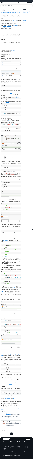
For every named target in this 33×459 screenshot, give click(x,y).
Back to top (16, 453)
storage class (5, 201)
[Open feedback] (32, 229)
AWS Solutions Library (12, 446)
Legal (24, 451)
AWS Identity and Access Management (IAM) (14, 408)
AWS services (8, 22)
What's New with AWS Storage (26, 12)
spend (17, 35)
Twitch (24, 21)
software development (8, 414)
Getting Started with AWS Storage (26, 11)
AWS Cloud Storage (7, 408)
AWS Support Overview (26, 447)
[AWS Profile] (31, 0)
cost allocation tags (9, 41)
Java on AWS (18, 447)
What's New (4, 449)
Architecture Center (12, 447)
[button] (9, 2)
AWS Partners (11, 451)
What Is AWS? (4, 442)
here (13, 398)
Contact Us (25, 442)
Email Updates (25, 22)
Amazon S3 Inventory (15, 25)
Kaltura (14, 31)
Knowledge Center (26, 446)
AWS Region (9, 120)
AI (13, 413)
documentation (17, 97)
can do (16, 79)
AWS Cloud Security (5, 448)
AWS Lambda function (5, 240)
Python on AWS (18, 446)
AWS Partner (12, 31)
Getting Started (11, 442)
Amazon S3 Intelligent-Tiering (6, 256)
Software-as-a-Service (15, 20)
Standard (2, 291)
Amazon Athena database (8, 398)
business (14, 27)
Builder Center (18, 442)
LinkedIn (25, 20)
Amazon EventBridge (13, 50)
